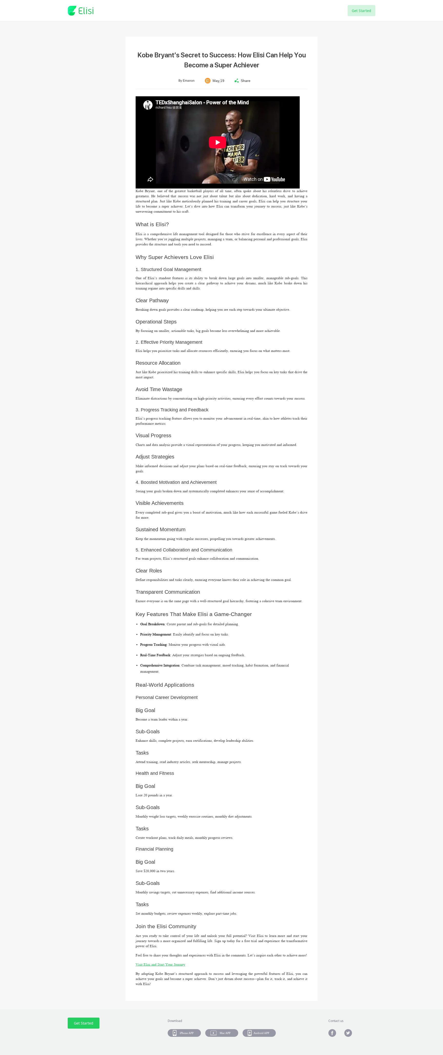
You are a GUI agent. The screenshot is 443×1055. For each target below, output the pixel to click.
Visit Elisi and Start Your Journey (160, 965)
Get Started (361, 10)
